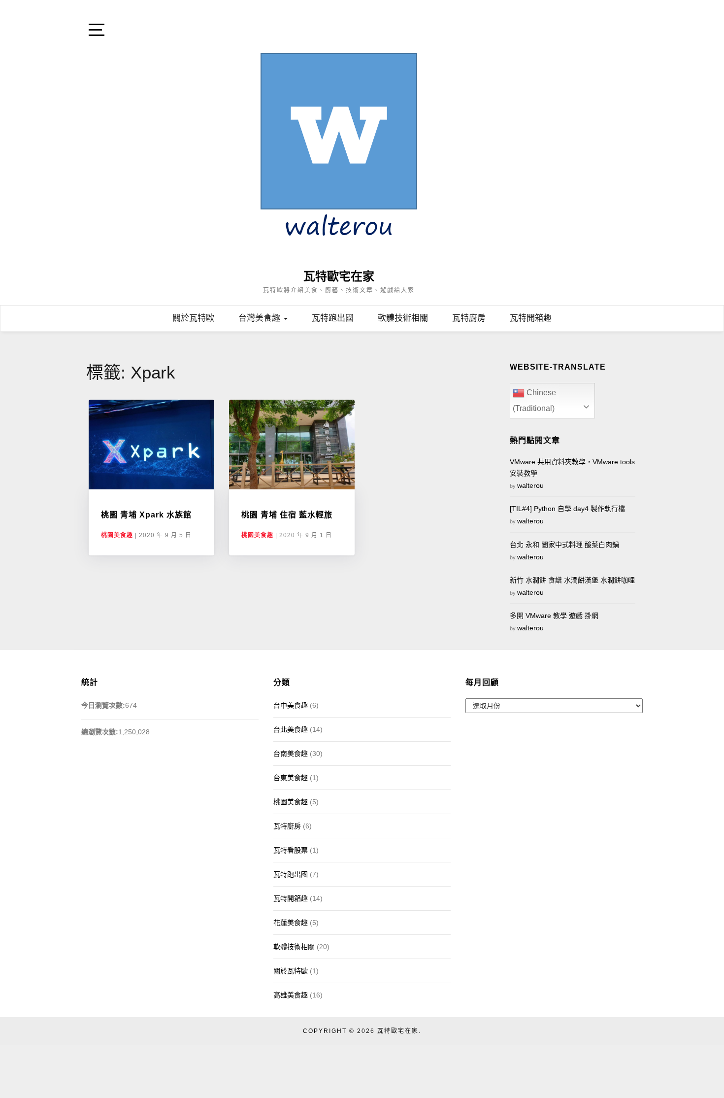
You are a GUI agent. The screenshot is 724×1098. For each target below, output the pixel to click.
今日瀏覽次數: (103, 705)
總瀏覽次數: (99, 732)
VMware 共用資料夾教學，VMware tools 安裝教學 (572, 467)
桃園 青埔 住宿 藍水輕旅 (286, 515)
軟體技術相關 (403, 318)
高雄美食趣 (290, 995)
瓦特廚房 (469, 318)
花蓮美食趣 (290, 922)
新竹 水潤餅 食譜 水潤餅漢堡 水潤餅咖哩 (572, 580)
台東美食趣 (290, 778)
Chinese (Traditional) (534, 400)
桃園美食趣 (117, 535)
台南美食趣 (290, 753)
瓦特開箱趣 (531, 318)
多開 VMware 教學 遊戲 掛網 (554, 615)
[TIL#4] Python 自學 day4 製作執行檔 (567, 509)
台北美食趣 (290, 729)
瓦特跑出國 (333, 318)
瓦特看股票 (290, 850)
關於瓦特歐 (193, 318)
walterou (530, 485)
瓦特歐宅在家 (338, 276)
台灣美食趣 (260, 318)
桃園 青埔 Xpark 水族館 (146, 515)
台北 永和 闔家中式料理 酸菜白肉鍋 (564, 545)
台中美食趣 (290, 705)
